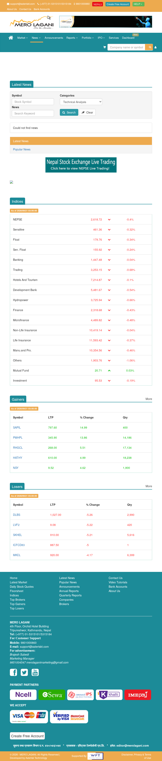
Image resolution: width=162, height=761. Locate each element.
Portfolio (87, 37)
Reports (71, 37)
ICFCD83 (19, 545)
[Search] (149, 47)
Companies (66, 599)
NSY (15, 468)
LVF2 (16, 525)
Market (21, 37)
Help (137, 4)
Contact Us (25, 9)
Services (114, 37)
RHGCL (18, 447)
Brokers (64, 604)
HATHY (17, 458)
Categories (67, 95)
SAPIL (17, 427)
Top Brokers (17, 599)
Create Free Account (118, 4)
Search (71, 112)
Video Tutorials (118, 582)
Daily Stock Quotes (22, 586)
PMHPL (18, 437)
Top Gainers (17, 604)
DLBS (16, 515)
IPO (100, 37)
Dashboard (129, 36)
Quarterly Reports (70, 595)
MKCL (17, 555)
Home (13, 578)
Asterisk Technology (36, 757)
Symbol (17, 95)
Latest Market (18, 582)
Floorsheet (16, 591)
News (35, 37)
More (149, 398)
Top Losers (17, 608)
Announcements (54, 37)
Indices (14, 595)
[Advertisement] (85, 65)
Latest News (20, 141)
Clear (89, 112)
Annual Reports (69, 591)
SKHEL (17, 535)
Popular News (21, 149)
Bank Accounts (42, 9)
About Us (12, 9)
